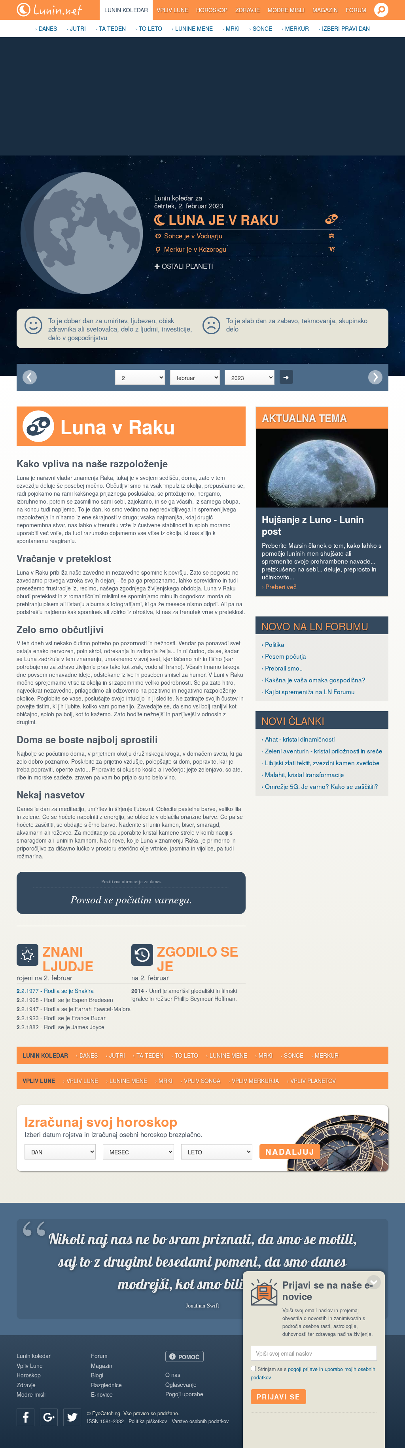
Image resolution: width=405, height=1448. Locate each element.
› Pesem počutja (283, 656)
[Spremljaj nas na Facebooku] (25, 1417)
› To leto (148, 28)
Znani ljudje (67, 958)
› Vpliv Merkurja (253, 1081)
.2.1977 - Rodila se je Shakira (55, 991)
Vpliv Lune (172, 10)
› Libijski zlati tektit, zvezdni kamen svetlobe (320, 762)
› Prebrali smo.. (282, 668)
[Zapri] (374, 1282)
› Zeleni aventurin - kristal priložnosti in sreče (321, 751)
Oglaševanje (181, 1384)
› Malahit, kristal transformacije (302, 774)
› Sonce (260, 28)
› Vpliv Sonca (200, 1081)
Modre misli (286, 10)
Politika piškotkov (148, 1421)
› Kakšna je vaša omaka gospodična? (313, 680)
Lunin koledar (126, 10)
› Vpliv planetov (311, 1081)
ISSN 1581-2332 (105, 1421)
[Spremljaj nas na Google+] (49, 1417)
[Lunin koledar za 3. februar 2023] (375, 377)
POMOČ (188, 1357)
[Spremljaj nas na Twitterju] (72, 1417)
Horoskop (211, 10)
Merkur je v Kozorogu (245, 249)
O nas (172, 1375)
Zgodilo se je (197, 958)
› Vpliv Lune (80, 1081)
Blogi (97, 1375)
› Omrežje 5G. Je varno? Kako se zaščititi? (319, 786)
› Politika (272, 644)
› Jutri (76, 28)
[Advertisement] (202, 96)
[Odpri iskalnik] (381, 10)
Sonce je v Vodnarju (245, 235)
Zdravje (247, 10)
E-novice (102, 1394)
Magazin (325, 10)
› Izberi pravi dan (344, 28)
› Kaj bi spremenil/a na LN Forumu (308, 691)
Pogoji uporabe (184, 1394)
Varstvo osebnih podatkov (200, 1421)
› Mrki (231, 28)
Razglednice (106, 1385)
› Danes (46, 28)
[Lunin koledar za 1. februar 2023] (30, 377)
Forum (356, 10)
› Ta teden (110, 28)
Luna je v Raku (246, 220)
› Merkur (295, 28)
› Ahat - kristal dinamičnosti (298, 739)
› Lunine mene (192, 28)
